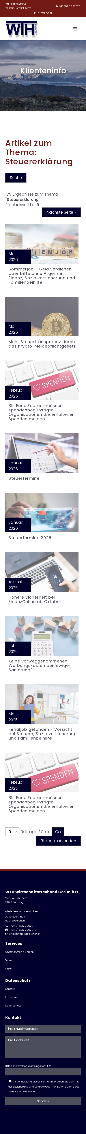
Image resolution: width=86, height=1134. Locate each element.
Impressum (12, 997)
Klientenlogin (43, 13)
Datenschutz (13, 1005)
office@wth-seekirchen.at (24, 934)
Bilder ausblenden (58, 841)
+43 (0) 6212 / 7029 (21, 926)
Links (8, 968)
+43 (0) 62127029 (69, 6)
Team (8, 960)
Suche (16, 177)
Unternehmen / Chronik (19, 952)
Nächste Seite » (61, 212)
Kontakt (10, 989)
